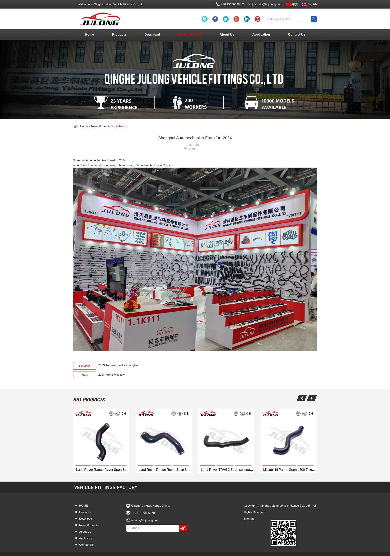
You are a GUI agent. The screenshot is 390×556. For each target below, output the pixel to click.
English (312, 4)
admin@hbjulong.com (268, 4)
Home (89, 34)
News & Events (190, 34)
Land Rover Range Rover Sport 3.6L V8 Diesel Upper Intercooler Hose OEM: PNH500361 (165, 469)
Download (152, 34)
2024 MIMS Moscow (111, 374)
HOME (83, 505)
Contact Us (296, 34)
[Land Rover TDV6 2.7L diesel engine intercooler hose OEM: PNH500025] (226, 441)
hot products (89, 400)
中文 (295, 4)
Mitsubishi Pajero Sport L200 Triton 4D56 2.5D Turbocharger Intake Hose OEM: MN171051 (289, 469)
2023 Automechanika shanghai (118, 365)
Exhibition (120, 126)
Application (261, 34)
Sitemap (249, 518)
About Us (227, 34)
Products (119, 34)
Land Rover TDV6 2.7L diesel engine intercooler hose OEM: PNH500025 (227, 469)
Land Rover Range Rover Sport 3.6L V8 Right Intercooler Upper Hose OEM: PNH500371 (102, 469)
